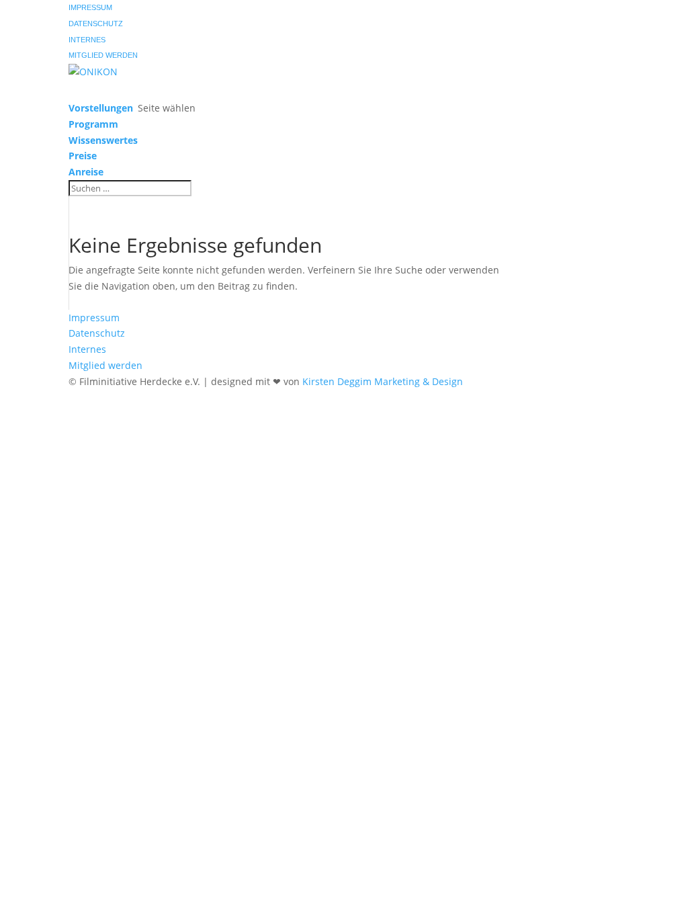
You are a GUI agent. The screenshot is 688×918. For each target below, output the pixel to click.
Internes (87, 40)
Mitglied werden (103, 55)
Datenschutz (96, 23)
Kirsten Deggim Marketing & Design (382, 381)
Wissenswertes (103, 140)
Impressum (90, 7)
